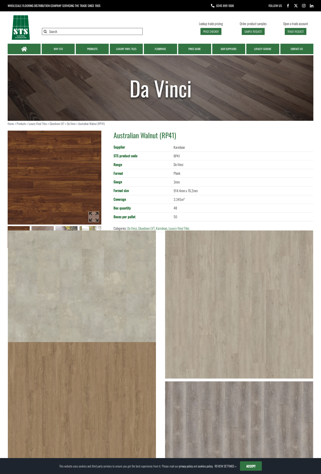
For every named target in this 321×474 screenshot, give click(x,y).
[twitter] (296, 5)
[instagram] (303, 5)
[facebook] (288, 5)
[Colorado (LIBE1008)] (82, 416)
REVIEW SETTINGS (225, 466)
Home (11, 123)
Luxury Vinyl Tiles (38, 123)
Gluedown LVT (57, 123)
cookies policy (205, 466)
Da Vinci (71, 123)
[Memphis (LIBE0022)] (82, 304)
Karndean (161, 228)
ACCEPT (250, 466)
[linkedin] (311, 5)
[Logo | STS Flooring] (21, 16)
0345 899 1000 (225, 5)
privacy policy (186, 466)
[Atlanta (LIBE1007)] (239, 304)
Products (21, 123)
